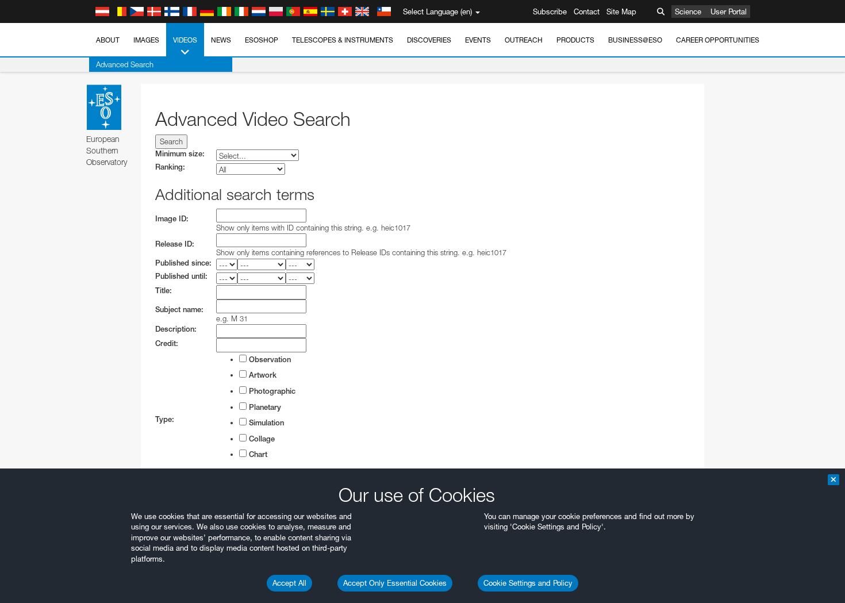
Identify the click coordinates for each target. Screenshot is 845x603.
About (108, 40)
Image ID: (172, 218)
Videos (185, 40)
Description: (176, 329)
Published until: (181, 276)
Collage (261, 439)
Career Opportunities (717, 40)
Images (146, 40)
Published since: (183, 263)
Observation (269, 359)
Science (688, 11)
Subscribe (550, 11)
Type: (164, 419)
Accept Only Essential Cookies (395, 582)
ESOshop (261, 40)
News (221, 40)
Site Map (621, 11)
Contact (587, 11)
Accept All (289, 582)
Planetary (264, 407)
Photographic (271, 391)
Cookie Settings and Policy (528, 582)
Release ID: (174, 244)
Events (478, 40)
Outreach (524, 40)
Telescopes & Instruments (342, 40)
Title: (163, 290)
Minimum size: (180, 153)
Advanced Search (124, 64)
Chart (257, 454)
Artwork (261, 375)
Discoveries (429, 40)
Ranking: (170, 167)
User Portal (728, 11)
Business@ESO (635, 40)
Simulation (265, 422)
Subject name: (179, 309)
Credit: (166, 343)
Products (575, 40)
